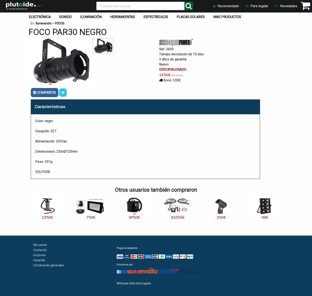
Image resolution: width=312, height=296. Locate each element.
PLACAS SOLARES (191, 17)
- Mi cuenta (39, 245)
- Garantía (38, 260)
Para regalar (259, 6)
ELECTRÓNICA (40, 17)
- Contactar (39, 250)
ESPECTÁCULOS (155, 17)
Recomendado (228, 6)
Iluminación (44, 23)
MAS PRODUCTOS (227, 17)
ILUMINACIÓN (91, 17)
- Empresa (39, 255)
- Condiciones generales (48, 265)
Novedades (288, 6)
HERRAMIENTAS (122, 17)
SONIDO (65, 17)
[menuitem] (40, 16)
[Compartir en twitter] (63, 92)
